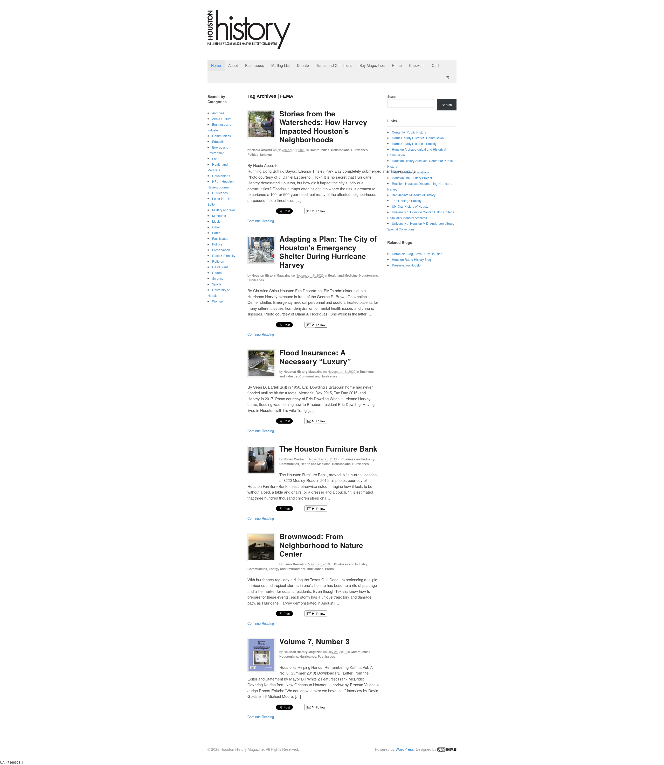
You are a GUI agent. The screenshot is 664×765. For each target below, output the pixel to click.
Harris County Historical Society (414, 143)
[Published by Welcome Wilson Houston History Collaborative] (249, 46)
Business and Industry (358, 459)
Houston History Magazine (271, 275)
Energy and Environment (287, 568)
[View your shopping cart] (448, 77)
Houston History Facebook (410, 172)
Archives (218, 113)
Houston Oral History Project (412, 178)
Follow (320, 211)
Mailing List (280, 65)
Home (216, 65)
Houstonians (340, 150)
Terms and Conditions (334, 65)
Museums (219, 215)
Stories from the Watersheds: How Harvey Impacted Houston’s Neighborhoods (323, 126)
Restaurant (220, 267)
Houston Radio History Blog (411, 259)
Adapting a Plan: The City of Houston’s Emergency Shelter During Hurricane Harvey (328, 251)
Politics (252, 154)
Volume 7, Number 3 (314, 641)
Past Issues (254, 65)
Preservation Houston (407, 265)
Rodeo (217, 272)
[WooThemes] (447, 749)
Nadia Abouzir (262, 150)
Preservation (221, 250)
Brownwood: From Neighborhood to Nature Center (321, 545)
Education (219, 141)
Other (216, 227)
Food (215, 158)
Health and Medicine (343, 275)
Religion (218, 261)
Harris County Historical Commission (418, 138)
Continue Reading (260, 220)
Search (392, 96)
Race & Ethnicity (223, 255)
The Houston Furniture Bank (328, 448)
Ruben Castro (293, 459)
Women (217, 301)
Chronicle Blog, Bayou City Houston (417, 253)
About (233, 65)
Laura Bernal (293, 564)
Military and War (223, 210)
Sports (216, 284)
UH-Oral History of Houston (411, 206)
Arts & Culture (222, 118)
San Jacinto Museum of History (413, 195)
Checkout (417, 65)
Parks (329, 568)
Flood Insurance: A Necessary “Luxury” (315, 357)
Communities (319, 150)
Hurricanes (359, 150)
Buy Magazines (372, 65)
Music (216, 221)
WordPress (405, 749)
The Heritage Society (406, 200)
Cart (435, 65)
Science (266, 154)
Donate (303, 65)
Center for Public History (409, 132)
